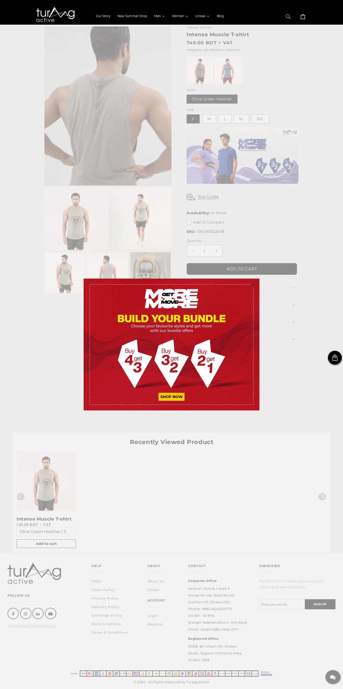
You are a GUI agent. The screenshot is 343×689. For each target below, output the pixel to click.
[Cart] (303, 16)
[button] (288, 16)
